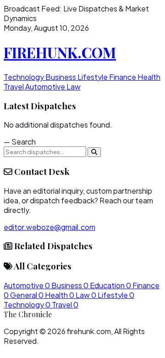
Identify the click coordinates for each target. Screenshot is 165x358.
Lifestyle (93, 77)
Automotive (45, 86)
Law (73, 86)
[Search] (94, 152)
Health (149, 77)
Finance (123, 77)
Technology (24, 77)
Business (61, 77)
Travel (14, 86)
